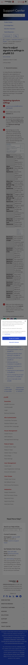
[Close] (25, 321)
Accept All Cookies (14, 338)
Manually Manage (14, 342)
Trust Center (7, 334)
